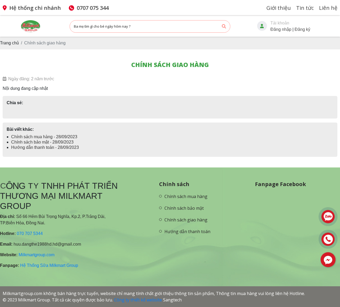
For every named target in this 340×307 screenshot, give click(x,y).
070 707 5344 (30, 233)
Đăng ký (302, 29)
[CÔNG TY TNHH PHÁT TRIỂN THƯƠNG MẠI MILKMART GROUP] (184, 243)
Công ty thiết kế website (138, 300)
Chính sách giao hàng (185, 220)
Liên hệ (328, 7)
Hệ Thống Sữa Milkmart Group (49, 265)
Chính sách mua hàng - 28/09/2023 (44, 136)
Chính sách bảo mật (184, 208)
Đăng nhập (280, 29)
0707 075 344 (93, 7)
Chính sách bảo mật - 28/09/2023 (42, 142)
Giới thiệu (278, 7)
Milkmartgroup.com (36, 255)
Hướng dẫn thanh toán (187, 231)
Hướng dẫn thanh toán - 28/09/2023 (45, 147)
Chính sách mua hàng (185, 196)
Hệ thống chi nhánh (35, 7)
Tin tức (305, 7)
